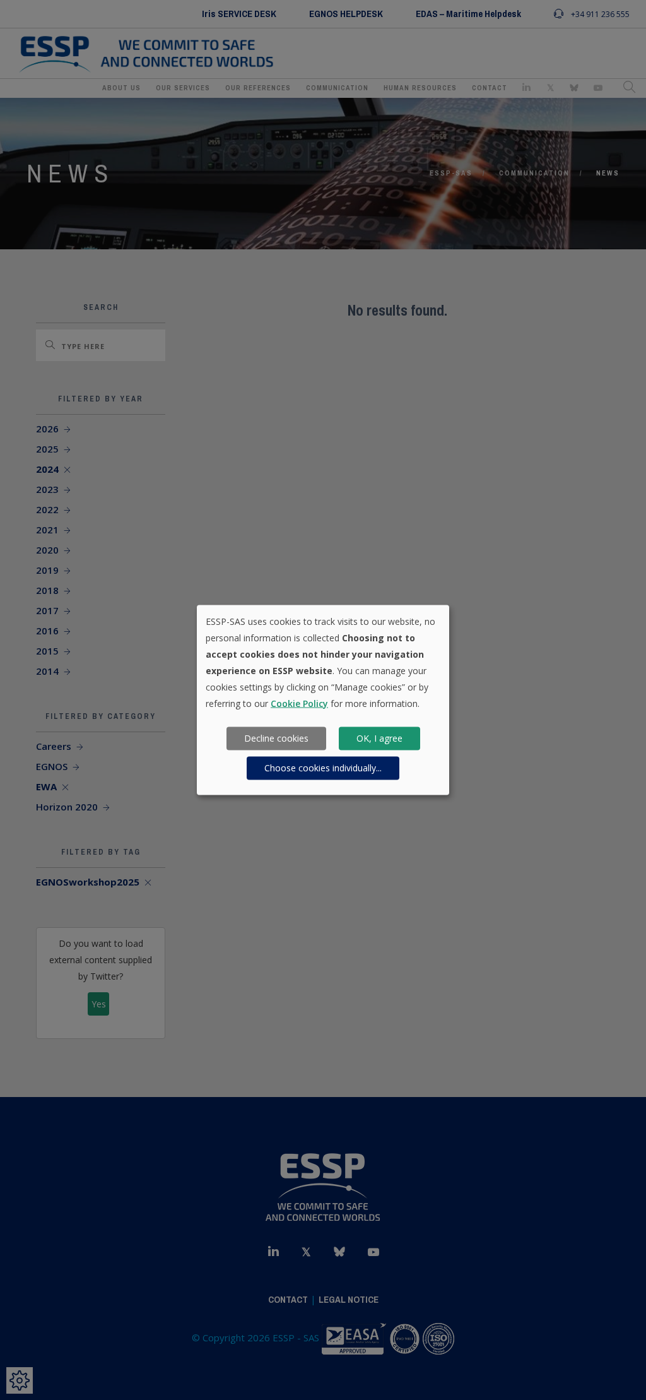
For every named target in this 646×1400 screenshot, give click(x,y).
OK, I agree (379, 738)
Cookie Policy (299, 703)
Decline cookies (276, 738)
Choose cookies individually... (323, 768)
